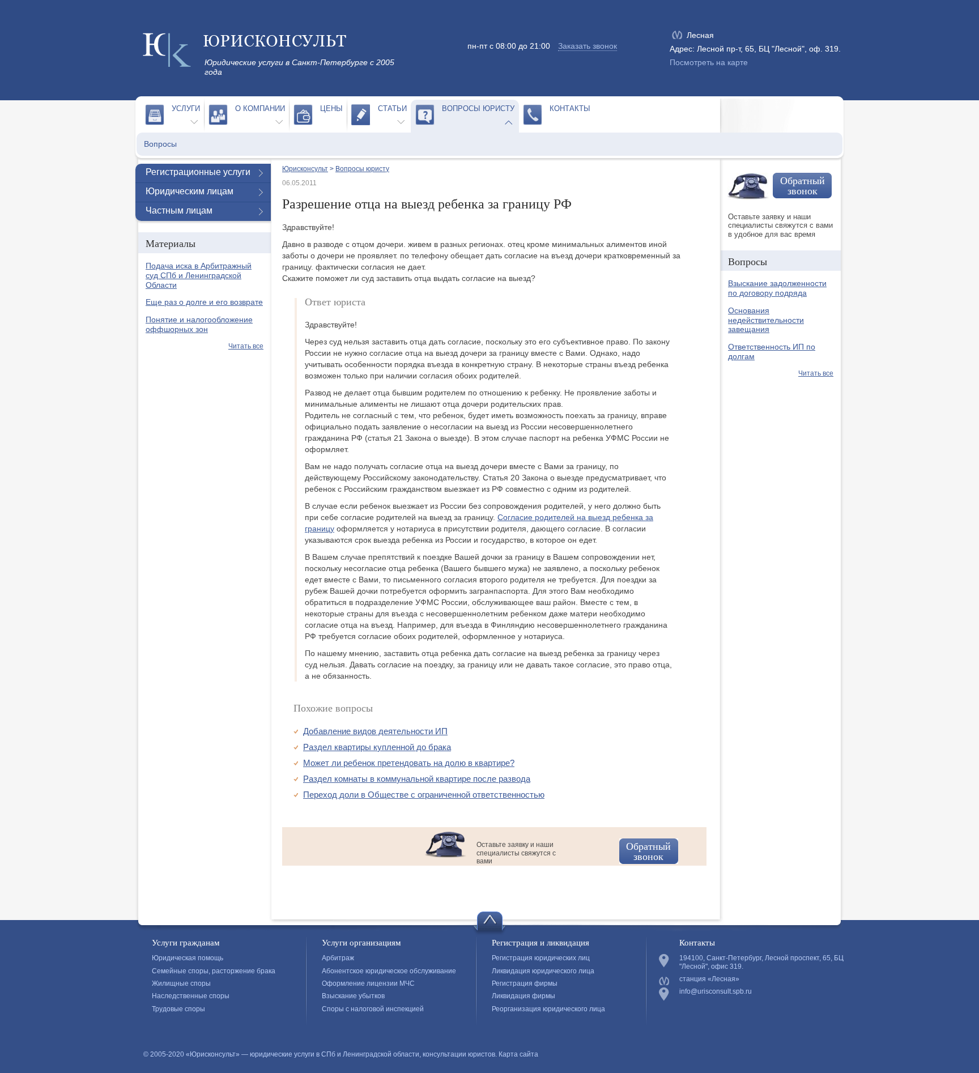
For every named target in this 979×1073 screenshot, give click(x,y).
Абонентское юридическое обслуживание (389, 971)
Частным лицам (179, 210)
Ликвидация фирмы (523, 996)
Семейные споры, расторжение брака (213, 971)
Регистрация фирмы (524, 983)
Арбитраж (338, 958)
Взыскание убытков (353, 996)
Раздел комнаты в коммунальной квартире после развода (416, 779)
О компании (260, 108)
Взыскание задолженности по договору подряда (777, 288)
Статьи (392, 108)
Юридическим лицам (189, 191)
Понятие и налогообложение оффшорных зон (199, 324)
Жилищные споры (181, 983)
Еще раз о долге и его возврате (204, 301)
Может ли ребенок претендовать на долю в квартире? (408, 763)
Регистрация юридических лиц (541, 958)
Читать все (245, 346)
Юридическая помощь (187, 958)
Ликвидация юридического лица (543, 971)
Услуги (186, 108)
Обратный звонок (648, 851)
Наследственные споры (190, 996)
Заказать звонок (587, 45)
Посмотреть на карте (709, 62)
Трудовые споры (178, 1009)
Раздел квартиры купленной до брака (377, 747)
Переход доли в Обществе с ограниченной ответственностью (423, 794)
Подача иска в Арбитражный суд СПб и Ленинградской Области (199, 275)
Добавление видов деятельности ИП (375, 731)
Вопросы (160, 143)
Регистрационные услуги (198, 172)
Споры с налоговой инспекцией (373, 1009)
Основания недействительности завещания (766, 320)
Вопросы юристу (478, 108)
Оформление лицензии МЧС (368, 983)
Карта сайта (518, 1054)
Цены (331, 108)
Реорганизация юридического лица (548, 1009)
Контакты (570, 108)
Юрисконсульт (305, 169)
